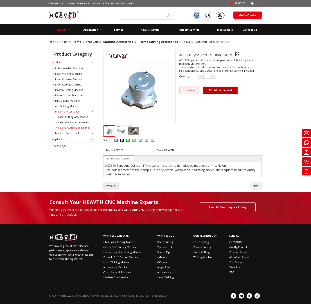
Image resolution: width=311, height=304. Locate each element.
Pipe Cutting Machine (67, 100)
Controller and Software (117, 272)
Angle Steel (163, 267)
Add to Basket (222, 90)
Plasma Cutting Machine (69, 90)
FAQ (231, 272)
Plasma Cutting (202, 247)
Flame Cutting (201, 252)
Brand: (160, 150)
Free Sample (236, 262)
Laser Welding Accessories (73, 122)
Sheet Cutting (165, 242)
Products (57, 62)
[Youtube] (257, 296)
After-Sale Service (239, 257)
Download (235, 267)
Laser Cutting (201, 242)
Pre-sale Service (238, 252)
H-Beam (162, 257)
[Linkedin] (241, 296)
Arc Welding (164, 272)
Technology (59, 146)
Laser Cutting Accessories (73, 117)
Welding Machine (203, 257)
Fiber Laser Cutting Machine (119, 242)
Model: (110, 150)
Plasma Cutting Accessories (74, 127)
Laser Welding (165, 277)
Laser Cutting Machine (68, 84)
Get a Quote (247, 15)
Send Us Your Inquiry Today (227, 207)
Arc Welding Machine (67, 106)
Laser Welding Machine (68, 73)
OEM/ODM (235, 242)
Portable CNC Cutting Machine (121, 257)
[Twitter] (249, 296)
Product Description (118, 158)
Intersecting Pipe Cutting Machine (122, 252)
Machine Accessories (67, 111)
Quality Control (238, 247)
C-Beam (162, 262)
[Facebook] (233, 296)
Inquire (190, 90)
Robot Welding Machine (69, 68)
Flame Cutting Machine (68, 95)
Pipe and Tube (165, 247)
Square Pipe (164, 252)
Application (58, 139)
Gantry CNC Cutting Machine (120, 247)
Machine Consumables (68, 133)
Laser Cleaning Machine (69, 79)
